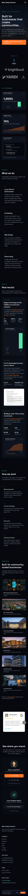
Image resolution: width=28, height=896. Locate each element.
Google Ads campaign (15, 418)
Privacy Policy (5, 870)
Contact (4, 847)
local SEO (6, 315)
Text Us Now (15, 775)
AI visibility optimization (13, 375)
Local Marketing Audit (7, 858)
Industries (4, 841)
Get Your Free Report (15, 806)
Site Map (4, 850)
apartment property (17, 309)
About (3, 843)
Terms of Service (6, 872)
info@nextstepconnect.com (9, 882)
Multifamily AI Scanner (7, 860)
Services (4, 839)
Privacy (8, 893)
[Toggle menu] (25, 2)
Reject (17, 892)
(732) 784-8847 (15, 780)
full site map (11, 697)
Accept (22, 892)
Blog (3, 845)
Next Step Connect (9, 2)
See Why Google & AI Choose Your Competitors (13, 42)
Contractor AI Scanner (7, 862)
